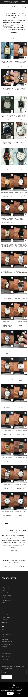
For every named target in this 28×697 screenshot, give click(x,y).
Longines (8, 25)
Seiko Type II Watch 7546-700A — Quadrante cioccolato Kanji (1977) (21, 297)
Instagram (20, 566)
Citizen (20, 24)
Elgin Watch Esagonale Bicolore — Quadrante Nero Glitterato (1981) (21, 459)
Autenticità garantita (6, 634)
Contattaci (4, 646)
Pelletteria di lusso (5, 593)
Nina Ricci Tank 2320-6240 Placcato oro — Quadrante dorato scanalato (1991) (7, 432)
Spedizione (4, 610)
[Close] (26, 683)
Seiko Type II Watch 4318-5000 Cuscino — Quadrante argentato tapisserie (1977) (7, 486)
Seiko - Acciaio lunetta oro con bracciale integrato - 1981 (7, 116)
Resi (2, 612)
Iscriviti (7, 677)
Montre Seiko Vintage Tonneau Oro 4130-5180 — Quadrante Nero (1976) (20, 245)
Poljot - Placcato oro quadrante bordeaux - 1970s (7, 168)
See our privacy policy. (16, 690)
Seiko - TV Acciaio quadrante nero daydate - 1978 (7, 142)
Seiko (16, 24)
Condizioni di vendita (6, 614)
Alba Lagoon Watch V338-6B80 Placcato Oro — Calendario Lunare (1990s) (7, 459)
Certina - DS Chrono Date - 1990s (21, 167)
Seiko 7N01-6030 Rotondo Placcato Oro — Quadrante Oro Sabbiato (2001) (20, 323)
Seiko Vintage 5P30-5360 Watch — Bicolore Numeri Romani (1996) (7, 219)
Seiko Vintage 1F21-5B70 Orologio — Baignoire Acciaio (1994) (7, 297)
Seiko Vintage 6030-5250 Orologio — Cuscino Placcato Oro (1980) (7, 194)
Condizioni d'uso (5, 617)
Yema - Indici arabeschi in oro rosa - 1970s (21, 142)
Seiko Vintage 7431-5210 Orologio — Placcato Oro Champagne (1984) (7, 245)
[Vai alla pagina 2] (21, 522)
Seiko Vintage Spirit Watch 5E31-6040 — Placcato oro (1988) (20, 219)
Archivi (3, 602)
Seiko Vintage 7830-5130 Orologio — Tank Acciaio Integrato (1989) (20, 271)
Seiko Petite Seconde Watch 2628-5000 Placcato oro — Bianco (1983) (21, 63)
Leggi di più (14, 32)
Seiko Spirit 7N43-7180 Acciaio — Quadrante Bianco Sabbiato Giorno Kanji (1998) (7, 405)
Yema (23, 24)
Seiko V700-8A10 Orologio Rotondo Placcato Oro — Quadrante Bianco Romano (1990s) (7, 324)
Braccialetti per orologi (7, 597)
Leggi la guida (14, 550)
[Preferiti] (23, 7)
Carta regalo (4, 639)
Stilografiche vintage (6, 595)
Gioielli (3, 590)
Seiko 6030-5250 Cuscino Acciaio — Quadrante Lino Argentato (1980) (7, 378)
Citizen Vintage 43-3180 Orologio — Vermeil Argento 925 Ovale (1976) (20, 194)
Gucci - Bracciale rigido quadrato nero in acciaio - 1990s (20, 116)
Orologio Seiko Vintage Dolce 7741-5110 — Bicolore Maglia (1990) (7, 271)
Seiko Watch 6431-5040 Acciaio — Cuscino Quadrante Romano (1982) (20, 513)
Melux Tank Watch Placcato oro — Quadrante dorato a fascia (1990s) (7, 63)
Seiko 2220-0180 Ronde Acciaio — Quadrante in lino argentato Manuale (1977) (7, 513)
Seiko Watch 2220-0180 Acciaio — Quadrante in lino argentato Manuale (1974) (20, 486)
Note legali (4, 622)
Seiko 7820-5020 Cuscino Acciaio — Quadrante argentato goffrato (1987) (21, 378)
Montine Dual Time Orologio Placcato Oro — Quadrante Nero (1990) (20, 89)
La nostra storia (5, 631)
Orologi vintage (5, 588)
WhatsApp (7, 566)
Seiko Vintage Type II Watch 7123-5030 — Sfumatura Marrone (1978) (7, 90)
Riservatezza (4, 619)
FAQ (2, 629)
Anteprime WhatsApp (6, 641)
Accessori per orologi (6, 600)
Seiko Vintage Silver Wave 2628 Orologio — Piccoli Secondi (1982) (21, 351)
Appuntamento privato (7, 644)
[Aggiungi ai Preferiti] (12, 44)
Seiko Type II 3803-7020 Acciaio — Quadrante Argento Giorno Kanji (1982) (7, 351)
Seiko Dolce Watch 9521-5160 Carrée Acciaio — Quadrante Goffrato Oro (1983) (20, 405)
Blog (2, 636)
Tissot (4, 25)
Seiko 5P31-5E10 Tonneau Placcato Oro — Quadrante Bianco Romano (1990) (21, 432)
